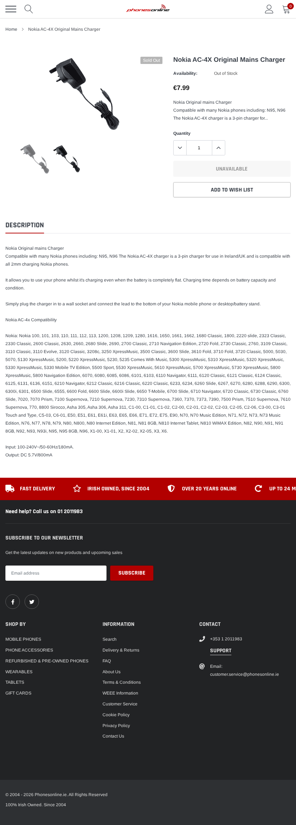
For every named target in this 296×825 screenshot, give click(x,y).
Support (220, 650)
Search (110, 639)
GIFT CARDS (18, 693)
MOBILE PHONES (23, 639)
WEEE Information (120, 693)
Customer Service (120, 703)
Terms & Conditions (122, 682)
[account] (269, 9)
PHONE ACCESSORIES (29, 650)
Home (11, 29)
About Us (112, 671)
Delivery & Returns (121, 650)
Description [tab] (24, 225)
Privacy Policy (116, 725)
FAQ (107, 660)
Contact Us (113, 736)
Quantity (182, 133)
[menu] (10, 9)
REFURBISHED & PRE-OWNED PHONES (46, 660)
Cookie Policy (116, 714)
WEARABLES (18, 671)
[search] (29, 9)
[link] (12, 601)
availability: (185, 73)
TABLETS (14, 682)
